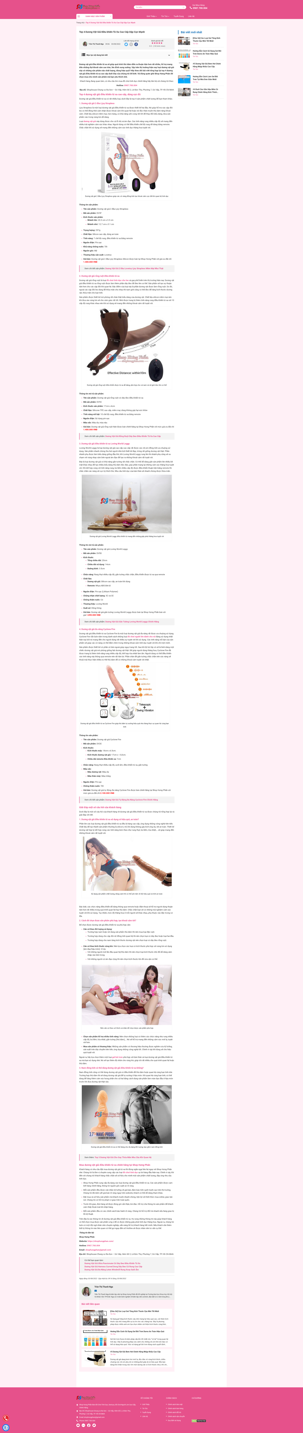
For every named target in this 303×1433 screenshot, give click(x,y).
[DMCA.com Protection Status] (209, 1420)
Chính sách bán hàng (175, 1408)
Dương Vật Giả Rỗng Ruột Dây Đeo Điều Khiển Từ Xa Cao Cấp (133, 436)
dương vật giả (89, 121)
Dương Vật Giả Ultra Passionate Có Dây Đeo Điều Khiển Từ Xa (112, 1263)
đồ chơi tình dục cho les (118, 280)
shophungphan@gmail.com (98, 1250)
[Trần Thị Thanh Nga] (85, 44)
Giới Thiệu (151, 16)
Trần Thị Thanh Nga (96, 44)
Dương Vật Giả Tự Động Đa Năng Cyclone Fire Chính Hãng (131, 800)
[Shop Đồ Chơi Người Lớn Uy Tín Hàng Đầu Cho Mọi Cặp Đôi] (94, 6)
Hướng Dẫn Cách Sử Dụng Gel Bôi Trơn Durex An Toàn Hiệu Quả (137, 1331)
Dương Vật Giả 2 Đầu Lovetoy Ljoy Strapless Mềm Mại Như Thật (134, 268)
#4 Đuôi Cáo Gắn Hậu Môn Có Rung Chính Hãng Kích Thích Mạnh (205, 92)
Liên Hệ (191, 16)
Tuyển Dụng (179, 16)
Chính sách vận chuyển (176, 1416)
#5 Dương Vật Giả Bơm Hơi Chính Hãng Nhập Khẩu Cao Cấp (135, 1352)
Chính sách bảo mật (175, 1404)
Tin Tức (164, 16)
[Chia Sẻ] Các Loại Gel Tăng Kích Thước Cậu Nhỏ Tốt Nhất (134, 1311)
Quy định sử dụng (174, 1420)
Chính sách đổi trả (174, 1412)
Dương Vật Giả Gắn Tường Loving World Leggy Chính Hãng (132, 622)
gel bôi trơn (117, 1057)
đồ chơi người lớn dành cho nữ (141, 637)
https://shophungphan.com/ (101, 1241)
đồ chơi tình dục (130, 1172)
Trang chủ (80, 23)
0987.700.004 (200, 8)
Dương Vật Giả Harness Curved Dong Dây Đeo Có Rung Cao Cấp (113, 1266)
